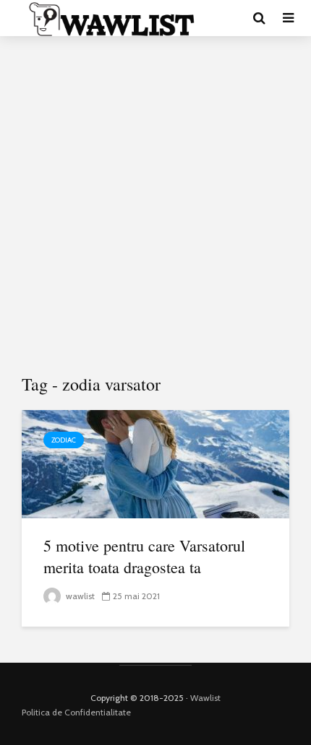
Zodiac (63, 440)
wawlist (79, 596)
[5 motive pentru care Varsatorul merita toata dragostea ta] (155, 463)
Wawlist (205, 697)
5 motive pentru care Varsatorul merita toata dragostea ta (144, 556)
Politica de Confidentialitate (76, 712)
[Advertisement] (155, 206)
